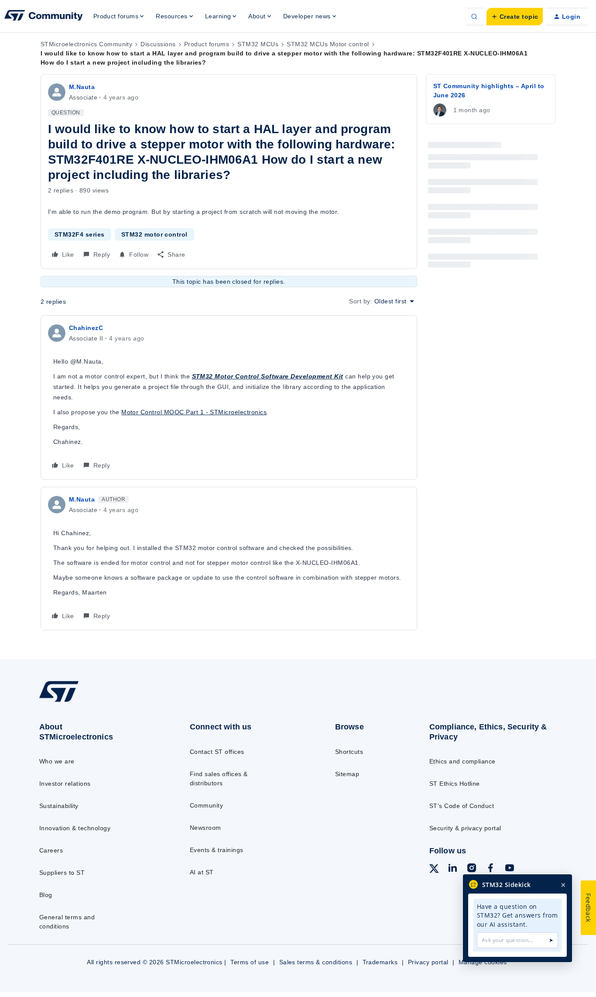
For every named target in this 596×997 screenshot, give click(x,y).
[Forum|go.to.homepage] (43, 16)
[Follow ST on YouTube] (509, 869)
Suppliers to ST (62, 872)
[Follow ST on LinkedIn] (452, 869)
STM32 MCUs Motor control (328, 44)
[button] (514, 16)
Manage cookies (483, 962)
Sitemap (347, 773)
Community (206, 805)
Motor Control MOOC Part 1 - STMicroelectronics (194, 412)
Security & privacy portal (465, 828)
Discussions (157, 44)
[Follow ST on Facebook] (490, 869)
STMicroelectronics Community (86, 44)
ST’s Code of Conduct (461, 805)
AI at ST (202, 872)
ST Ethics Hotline (454, 783)
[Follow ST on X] (434, 870)
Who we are (57, 761)
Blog (45, 894)
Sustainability (59, 805)
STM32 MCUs (257, 44)
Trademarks (380, 962)
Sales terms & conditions (316, 962)
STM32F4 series (80, 234)
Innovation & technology (74, 828)
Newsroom (205, 827)
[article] (229, 397)
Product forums (206, 44)
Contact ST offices (217, 751)
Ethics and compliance (462, 761)
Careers (51, 850)
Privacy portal (428, 962)
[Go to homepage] (97, 701)
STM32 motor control (154, 234)
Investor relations (65, 783)
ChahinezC (86, 327)
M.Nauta (82, 86)
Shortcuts (349, 751)
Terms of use (249, 962)
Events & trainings (216, 849)
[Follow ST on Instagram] (471, 869)
